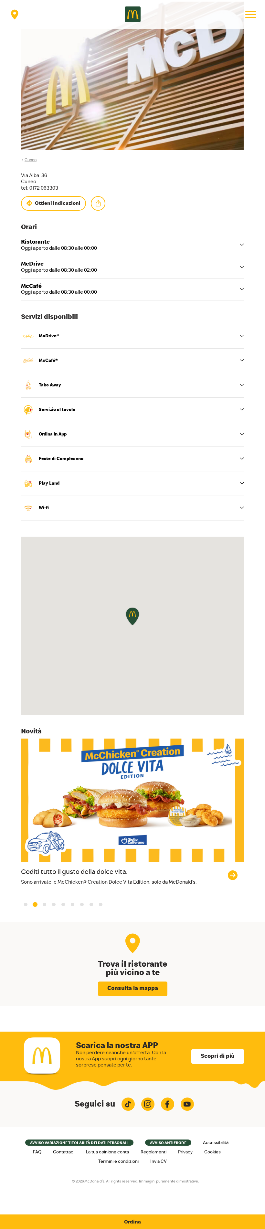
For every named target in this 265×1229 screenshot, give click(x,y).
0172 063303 (43, 188)
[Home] (132, 14)
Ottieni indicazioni (57, 203)
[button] (25, 904)
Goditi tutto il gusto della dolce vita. (74, 871)
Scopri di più (218, 1056)
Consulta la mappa (132, 988)
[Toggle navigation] (250, 14)
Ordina (132, 1221)
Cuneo (31, 160)
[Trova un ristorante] (14, 14)
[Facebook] (167, 1104)
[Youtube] (187, 1104)
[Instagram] (147, 1104)
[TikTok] (128, 1104)
